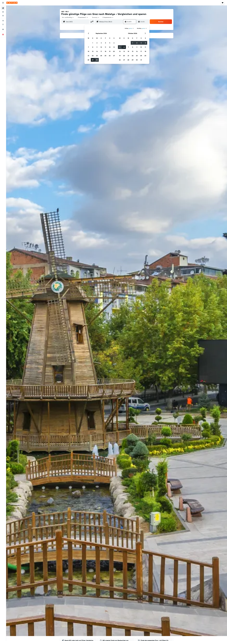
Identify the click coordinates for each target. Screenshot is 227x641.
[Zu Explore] (3, 20)
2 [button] (136, 43)
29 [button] (92, 60)
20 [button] (114, 51)
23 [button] (97, 55)
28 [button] (88, 60)
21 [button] (88, 55)
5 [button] (109, 43)
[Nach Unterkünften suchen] (3, 12)
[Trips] (3, 29)
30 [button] (97, 60)
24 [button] (101, 55)
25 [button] (105, 55)
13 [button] (114, 47)
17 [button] (101, 51)
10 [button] (101, 47)
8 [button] (92, 47)
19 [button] (109, 51)
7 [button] (88, 47)
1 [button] (92, 43)
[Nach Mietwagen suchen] (3, 15)
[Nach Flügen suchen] (3, 8)
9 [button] (136, 47)
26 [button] (109, 55)
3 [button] (101, 43)
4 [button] (105, 43)
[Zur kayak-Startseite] (11, 3)
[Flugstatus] (3, 24)
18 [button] (105, 51)
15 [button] (92, 51)
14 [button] (88, 51)
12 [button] (109, 47)
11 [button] (105, 47)
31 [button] (141, 60)
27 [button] (114, 55)
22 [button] (92, 55)
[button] (3, 3)
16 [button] (97, 51)
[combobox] (67, 17)
